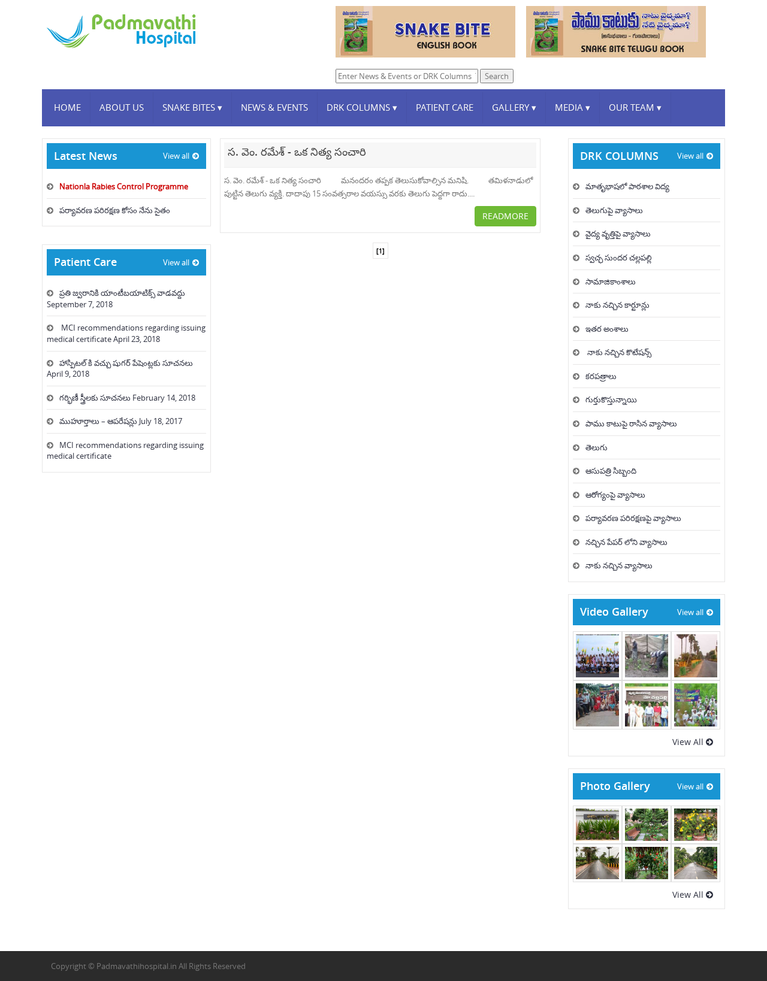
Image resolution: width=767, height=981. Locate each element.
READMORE (505, 216)
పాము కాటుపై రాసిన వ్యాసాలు (631, 423)
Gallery (514, 107)
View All (689, 741)
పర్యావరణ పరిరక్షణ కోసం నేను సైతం (114, 210)
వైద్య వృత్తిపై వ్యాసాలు (618, 233)
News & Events (274, 107)
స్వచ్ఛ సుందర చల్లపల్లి (618, 257)
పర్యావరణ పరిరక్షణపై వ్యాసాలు (633, 518)
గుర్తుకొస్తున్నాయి (611, 399)
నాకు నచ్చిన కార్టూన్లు (617, 304)
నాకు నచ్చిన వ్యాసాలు (619, 565)
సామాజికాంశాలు (610, 281)
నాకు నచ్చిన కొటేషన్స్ (618, 352)
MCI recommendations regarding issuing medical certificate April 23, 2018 (126, 333)
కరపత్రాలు (601, 376)
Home (67, 107)
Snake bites (192, 107)
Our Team (635, 107)
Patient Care (444, 107)
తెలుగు (596, 447)
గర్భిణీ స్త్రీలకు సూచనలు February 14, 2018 (127, 397)
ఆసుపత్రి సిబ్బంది (610, 470)
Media (572, 107)
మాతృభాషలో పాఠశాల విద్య (627, 186)
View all (176, 155)
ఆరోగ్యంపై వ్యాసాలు (615, 494)
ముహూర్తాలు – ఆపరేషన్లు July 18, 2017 (120, 421)
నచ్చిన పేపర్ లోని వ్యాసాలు (626, 542)
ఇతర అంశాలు (607, 328)
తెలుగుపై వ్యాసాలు (614, 210)
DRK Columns (362, 107)
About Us (121, 107)
